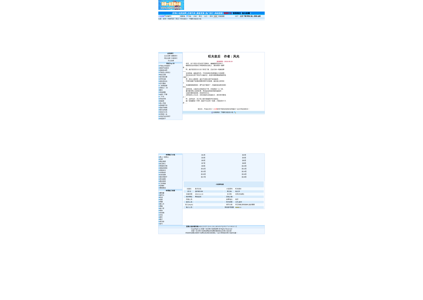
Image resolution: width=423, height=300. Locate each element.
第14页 (244, 171)
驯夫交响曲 (163, 110)
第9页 (203, 166)
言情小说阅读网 (180, 13)
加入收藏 (246, 13)
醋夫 (161, 90)
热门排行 (210, 13)
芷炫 (161, 215)
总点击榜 (167, 56)
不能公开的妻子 (165, 66)
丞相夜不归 (163, 105)
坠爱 (161, 159)
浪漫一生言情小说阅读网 (209, 229)
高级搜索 (219, 13)
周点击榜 (167, 58)
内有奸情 (163, 99)
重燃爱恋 (163, 188)
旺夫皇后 (184, 19)
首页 (164, 19)
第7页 (203, 163)
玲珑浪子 (163, 118)
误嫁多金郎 (163, 70)
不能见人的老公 (165, 72)
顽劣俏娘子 (163, 177)
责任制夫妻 (163, 77)
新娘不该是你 (164, 68)
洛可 (161, 224)
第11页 (203, 169)
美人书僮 (163, 103)
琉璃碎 (162, 186)
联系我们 (237, 13)
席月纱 (162, 221)
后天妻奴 (163, 83)
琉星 (161, 199)
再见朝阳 (163, 179)
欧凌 (161, 197)
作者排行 (174, 58)
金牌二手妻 (163, 94)
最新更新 (201, 13)
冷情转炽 (163, 172)
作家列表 (192, 13)
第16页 (244, 174)
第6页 (244, 160)
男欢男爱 (163, 161)
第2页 (244, 155)
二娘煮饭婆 (163, 85)
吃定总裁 (163, 74)
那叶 (161, 217)
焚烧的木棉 (163, 166)
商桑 (161, 202)
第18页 (244, 177)
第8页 (244, 163)
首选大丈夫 (163, 112)
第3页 (203, 158)
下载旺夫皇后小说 (195, 19)
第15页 (203, 174)
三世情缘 (163, 183)
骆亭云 (162, 195)
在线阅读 (216, 112)
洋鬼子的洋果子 (165, 116)
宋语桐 (162, 213)
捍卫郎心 (163, 164)
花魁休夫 (163, 170)
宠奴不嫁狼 (163, 107)
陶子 (161, 219)
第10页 (244, 166)
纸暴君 (162, 101)
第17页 (203, 177)
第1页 (203, 155)
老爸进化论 (163, 81)
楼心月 (162, 204)
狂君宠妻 (163, 175)
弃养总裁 (163, 79)
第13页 (203, 171)
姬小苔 (162, 208)
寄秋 (161, 210)
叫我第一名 (163, 114)
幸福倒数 (163, 92)
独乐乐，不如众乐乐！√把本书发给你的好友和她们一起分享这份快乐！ (224, 109)
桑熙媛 (162, 193)
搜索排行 (174, 56)
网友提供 (198, 197)
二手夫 (162, 96)
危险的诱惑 (163, 168)
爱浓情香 (163, 181)
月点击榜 (171, 60)
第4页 (244, 158)
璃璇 (161, 206)
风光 (177, 19)
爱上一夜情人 (164, 157)
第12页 (244, 169)
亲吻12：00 (164, 88)
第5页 (203, 160)
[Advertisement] (224, 5)
